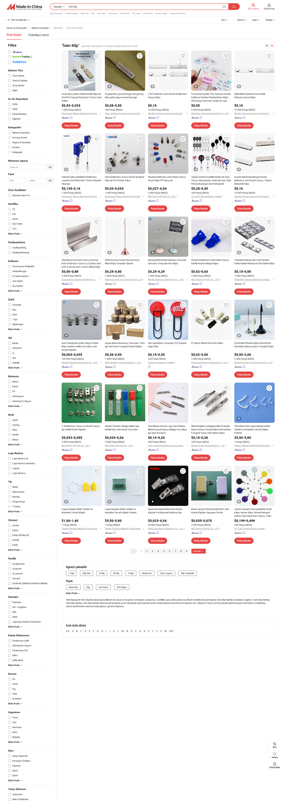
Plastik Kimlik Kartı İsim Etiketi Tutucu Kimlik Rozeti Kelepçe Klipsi (210, 261)
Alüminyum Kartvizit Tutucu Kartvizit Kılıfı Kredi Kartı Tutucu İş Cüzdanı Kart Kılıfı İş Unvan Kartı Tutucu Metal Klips (81, 263)
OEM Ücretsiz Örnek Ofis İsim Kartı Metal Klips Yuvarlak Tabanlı (122, 261)
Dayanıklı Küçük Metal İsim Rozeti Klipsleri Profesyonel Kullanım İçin (165, 510)
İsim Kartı (101, 13)
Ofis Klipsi (112, 13)
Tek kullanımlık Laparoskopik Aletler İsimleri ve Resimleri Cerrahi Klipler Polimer (252, 429)
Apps (254, 19)
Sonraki (197, 551)
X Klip (102, 573)
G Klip (131, 573)
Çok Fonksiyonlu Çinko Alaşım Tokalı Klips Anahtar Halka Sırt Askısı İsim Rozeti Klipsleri (80, 346)
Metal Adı (147, 573)
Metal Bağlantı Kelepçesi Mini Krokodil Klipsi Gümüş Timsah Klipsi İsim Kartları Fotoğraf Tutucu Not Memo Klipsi (211, 429)
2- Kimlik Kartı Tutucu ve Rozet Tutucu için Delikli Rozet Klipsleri (81, 427)
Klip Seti (87, 573)
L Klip (71, 573)
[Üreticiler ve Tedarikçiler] (24, 6)
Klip (93, 13)
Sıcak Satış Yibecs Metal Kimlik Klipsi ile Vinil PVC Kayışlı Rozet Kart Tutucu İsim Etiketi (81, 97)
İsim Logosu (166, 573)
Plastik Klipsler (71, 13)
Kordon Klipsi (161, 13)
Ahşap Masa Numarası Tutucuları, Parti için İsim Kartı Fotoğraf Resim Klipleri (125, 344)
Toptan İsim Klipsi (178, 13)
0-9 (67, 631)
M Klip (116, 573)
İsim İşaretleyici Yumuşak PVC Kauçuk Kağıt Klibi (167, 344)
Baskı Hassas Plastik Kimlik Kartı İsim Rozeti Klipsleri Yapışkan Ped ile (210, 510)
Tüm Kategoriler (19, 19)
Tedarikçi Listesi (38, 35)
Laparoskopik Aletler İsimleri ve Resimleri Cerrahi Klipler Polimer (121, 510)
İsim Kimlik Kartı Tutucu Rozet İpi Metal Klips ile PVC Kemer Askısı (124, 178)
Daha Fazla (72, 593)
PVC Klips (136, 13)
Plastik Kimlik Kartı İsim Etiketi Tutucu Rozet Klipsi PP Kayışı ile (167, 178)
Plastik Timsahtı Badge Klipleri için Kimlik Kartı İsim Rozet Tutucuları (122, 427)
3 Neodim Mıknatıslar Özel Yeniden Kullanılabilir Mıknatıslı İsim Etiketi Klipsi (254, 261)
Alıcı (223, 19)
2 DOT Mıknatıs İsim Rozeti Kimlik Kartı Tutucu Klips (167, 95)
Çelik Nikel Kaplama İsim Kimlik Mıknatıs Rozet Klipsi (249, 95)
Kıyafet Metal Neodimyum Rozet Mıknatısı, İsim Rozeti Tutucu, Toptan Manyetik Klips (253, 180)
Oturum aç (269, 8)
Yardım (240, 19)
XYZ (171, 631)
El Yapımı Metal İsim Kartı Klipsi (207, 343)
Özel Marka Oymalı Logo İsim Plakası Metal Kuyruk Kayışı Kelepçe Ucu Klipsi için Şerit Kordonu (167, 429)
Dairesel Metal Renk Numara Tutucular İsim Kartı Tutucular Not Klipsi (167, 261)
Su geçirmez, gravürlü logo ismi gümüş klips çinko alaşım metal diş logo (124, 95)
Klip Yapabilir (187, 573)
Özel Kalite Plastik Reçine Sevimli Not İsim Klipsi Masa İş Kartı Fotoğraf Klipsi (254, 344)
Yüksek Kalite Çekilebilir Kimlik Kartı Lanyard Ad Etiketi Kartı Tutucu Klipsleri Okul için (81, 180)
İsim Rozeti (124, 13)
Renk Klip (85, 13)
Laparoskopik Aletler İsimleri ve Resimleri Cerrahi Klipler (77, 510)
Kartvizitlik (148, 13)
